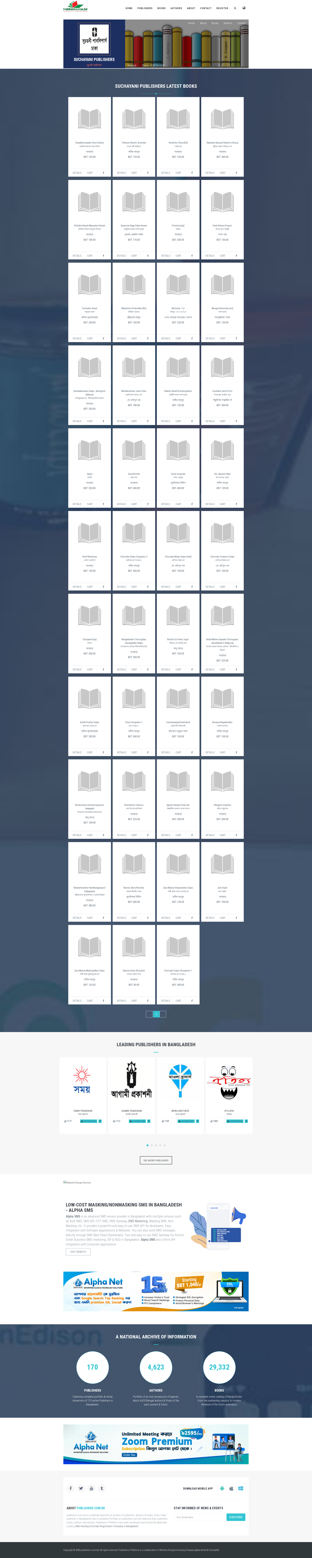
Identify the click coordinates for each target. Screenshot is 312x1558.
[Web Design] (156, 1183)
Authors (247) (187, 1121)
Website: (132, 65)
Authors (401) (89, 1121)
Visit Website (78, 1251)
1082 (215, 1121)
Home (129, 8)
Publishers (145, 8)
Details (77, 172)
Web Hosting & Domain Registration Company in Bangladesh (106, 1526)
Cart (90, 172)
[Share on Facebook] (100, 1121)
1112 (117, 1121)
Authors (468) (235, 1121)
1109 (166, 1121)
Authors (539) (138, 1121)
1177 (69, 1121)
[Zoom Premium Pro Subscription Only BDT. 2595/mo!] (156, 1444)
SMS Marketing (138, 1221)
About (191, 8)
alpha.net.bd (201, 1550)
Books (161, 8)
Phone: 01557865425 (153, 65)
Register (222, 8)
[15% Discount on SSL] (156, 1291)
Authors (176, 8)
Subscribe (236, 1517)
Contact (206, 8)
